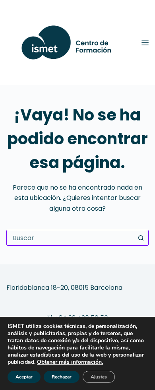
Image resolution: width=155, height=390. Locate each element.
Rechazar (62, 377)
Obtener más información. (70, 362)
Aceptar (24, 377)
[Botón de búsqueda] (140, 237)
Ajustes (99, 377)
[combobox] (70, 238)
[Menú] (145, 42)
